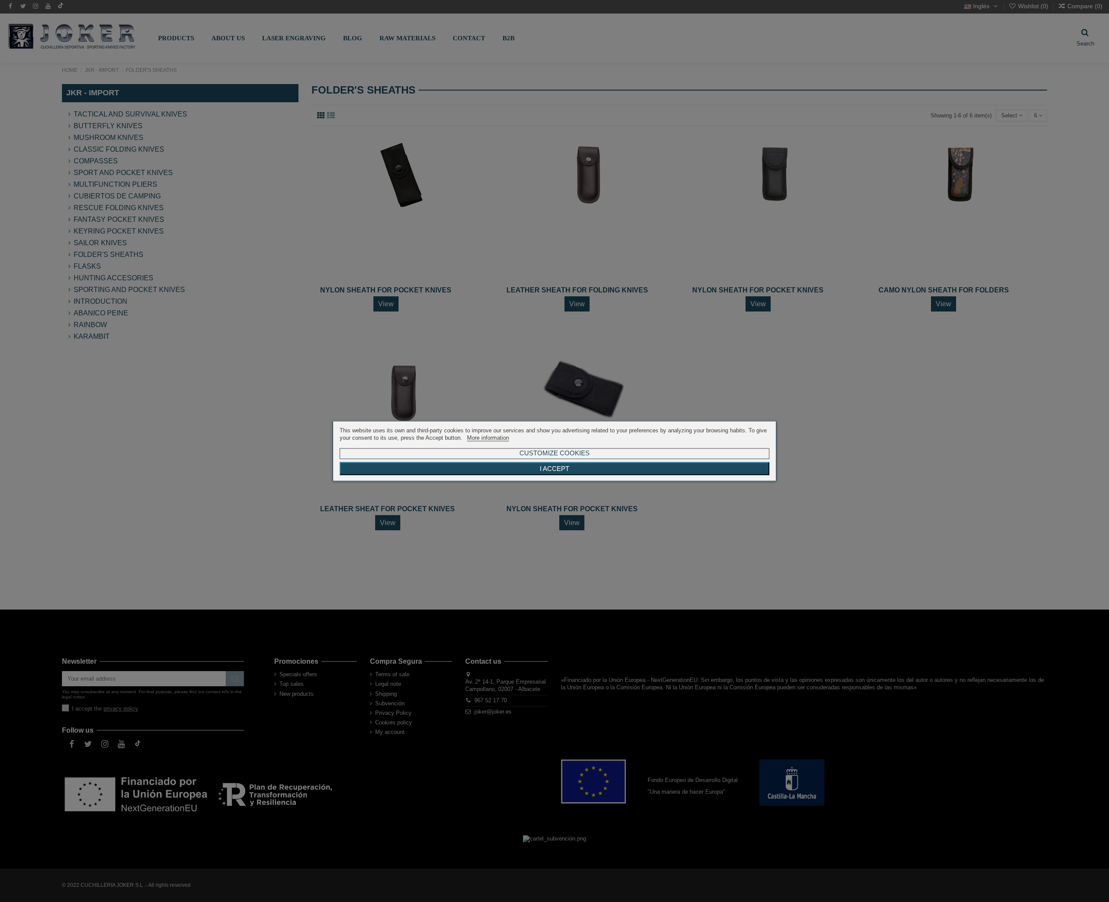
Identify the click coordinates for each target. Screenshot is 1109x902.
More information (488, 438)
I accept (554, 468)
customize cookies (554, 452)
